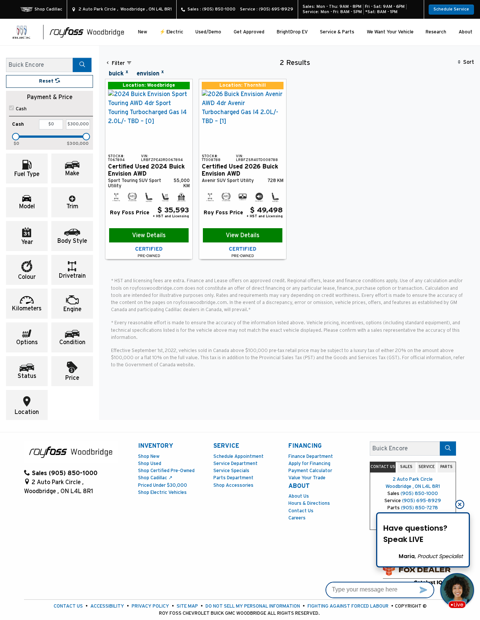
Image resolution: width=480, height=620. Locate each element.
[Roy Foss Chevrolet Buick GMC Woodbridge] (87, 32)
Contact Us (301, 511)
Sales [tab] (406, 467)
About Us (298, 496)
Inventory (155, 446)
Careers (297, 518)
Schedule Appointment (238, 456)
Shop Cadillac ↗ (155, 478)
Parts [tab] (446, 467)
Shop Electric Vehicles (162, 492)
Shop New (148, 456)
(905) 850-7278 (419, 508)
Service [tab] (426, 467)
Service (226, 446)
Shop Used (149, 463)
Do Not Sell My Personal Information (253, 606)
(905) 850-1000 (419, 493)
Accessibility (107, 606)
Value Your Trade (307, 478)
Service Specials (231, 470)
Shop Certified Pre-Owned (166, 470)
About (299, 486)
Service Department (235, 463)
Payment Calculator (310, 470)
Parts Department (233, 478)
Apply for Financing (309, 463)
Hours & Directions (309, 503)
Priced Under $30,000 (162, 485)
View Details (149, 235)
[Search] (82, 65)
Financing (305, 446)
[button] (142, 32)
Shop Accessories (233, 485)
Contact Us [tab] (382, 467)
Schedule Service (451, 9)
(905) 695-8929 (421, 500)
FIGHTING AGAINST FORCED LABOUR (348, 606)
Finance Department (310, 456)
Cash (21, 109)
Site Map (187, 606)
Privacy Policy (150, 606)
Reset (47, 81)
